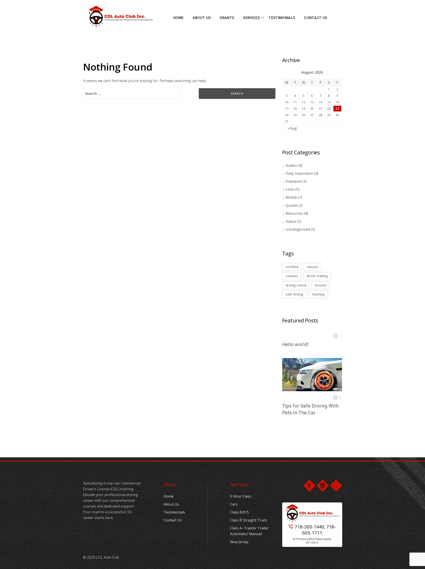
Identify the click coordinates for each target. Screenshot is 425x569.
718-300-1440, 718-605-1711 (315, 530)
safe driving (294, 294)
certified (292, 266)
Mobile (291, 197)
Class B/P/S (239, 512)
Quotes (292, 205)
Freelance (293, 181)
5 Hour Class (240, 496)
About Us (171, 504)
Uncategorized (298, 229)
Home (169, 496)
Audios (291, 165)
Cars (234, 504)
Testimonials (174, 512)
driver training (317, 276)
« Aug (292, 128)
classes (312, 266)
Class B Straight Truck (248, 520)
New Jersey (239, 541)
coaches (292, 276)
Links (290, 189)
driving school (296, 285)
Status (291, 221)
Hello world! (295, 344)
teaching (318, 294)
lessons (321, 285)
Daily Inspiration (299, 173)
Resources (294, 213)
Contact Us (173, 520)
